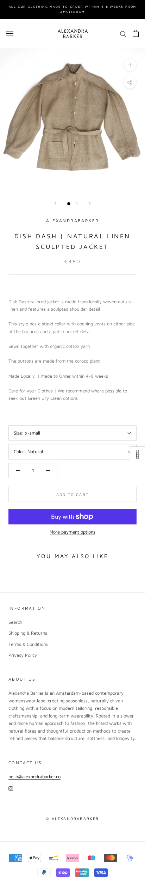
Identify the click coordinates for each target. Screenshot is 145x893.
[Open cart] (136, 33)
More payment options (72, 532)
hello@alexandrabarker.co (34, 776)
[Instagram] (10, 788)
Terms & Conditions (28, 644)
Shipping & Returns (27, 633)
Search (15, 622)
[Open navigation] (9, 33)
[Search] (123, 34)
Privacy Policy (22, 655)
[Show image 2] (76, 203)
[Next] (89, 203)
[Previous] (56, 203)
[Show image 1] (68, 203)
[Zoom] (130, 65)
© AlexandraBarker (72, 818)
